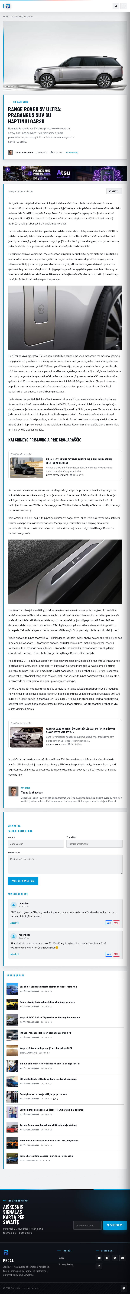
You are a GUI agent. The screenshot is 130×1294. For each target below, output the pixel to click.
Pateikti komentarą (23, 880)
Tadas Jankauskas (32, 792)
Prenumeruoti (115, 1225)
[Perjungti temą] (124, 1288)
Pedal (5, 16)
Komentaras (14, 852)
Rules (61, 1257)
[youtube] (99, 1258)
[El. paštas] (122, 1258)
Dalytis (116, 191)
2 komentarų (72, 152)
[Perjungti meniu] (123, 6)
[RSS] (99, 1266)
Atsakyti (14, 922)
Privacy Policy (65, 1264)
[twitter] (115, 1258)
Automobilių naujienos (22, 16)
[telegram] (107, 1258)
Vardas (11, 837)
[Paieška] (116, 6)
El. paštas (71, 837)
